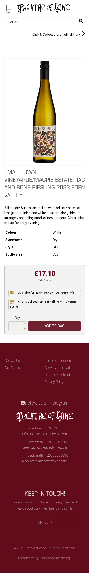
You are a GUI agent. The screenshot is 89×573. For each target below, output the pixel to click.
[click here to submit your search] (81, 21)
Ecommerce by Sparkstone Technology (44, 558)
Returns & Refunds (58, 374)
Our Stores (12, 368)
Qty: (18, 318)
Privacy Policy (54, 382)
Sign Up (45, 523)
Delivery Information (59, 368)
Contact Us (12, 361)
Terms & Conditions (59, 361)
